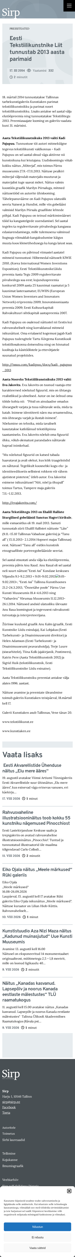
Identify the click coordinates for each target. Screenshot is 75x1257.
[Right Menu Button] (69, 6)
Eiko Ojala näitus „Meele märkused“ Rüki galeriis (37, 872)
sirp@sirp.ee (11, 1102)
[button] (69, 1191)
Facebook (9, 1107)
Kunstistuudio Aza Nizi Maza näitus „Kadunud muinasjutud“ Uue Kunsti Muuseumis (37, 937)
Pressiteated (19, 28)
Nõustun (37, 1226)
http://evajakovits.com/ (19, 503)
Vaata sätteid (37, 1248)
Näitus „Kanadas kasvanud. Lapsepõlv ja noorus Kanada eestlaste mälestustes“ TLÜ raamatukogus (30, 992)
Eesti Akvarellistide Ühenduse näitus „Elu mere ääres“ (31, 768)
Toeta (6, 1112)
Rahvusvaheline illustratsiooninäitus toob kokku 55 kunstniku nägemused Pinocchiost (36, 818)
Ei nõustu (37, 1237)
